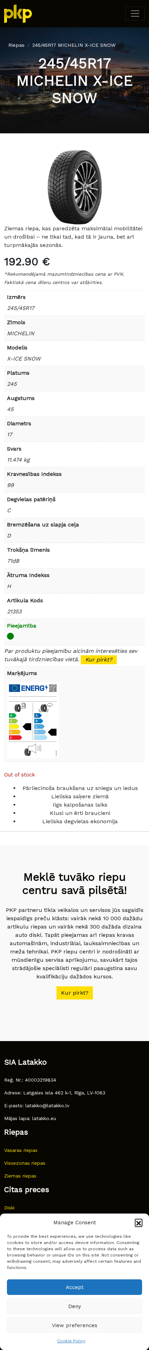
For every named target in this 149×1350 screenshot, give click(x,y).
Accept (75, 1287)
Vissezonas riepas (24, 1163)
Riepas (16, 45)
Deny (74, 1306)
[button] (138, 1222)
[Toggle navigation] (135, 13)
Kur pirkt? (98, 659)
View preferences (74, 1325)
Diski (9, 1207)
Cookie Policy (71, 1341)
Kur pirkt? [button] (74, 992)
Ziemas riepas (20, 1176)
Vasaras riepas (20, 1150)
